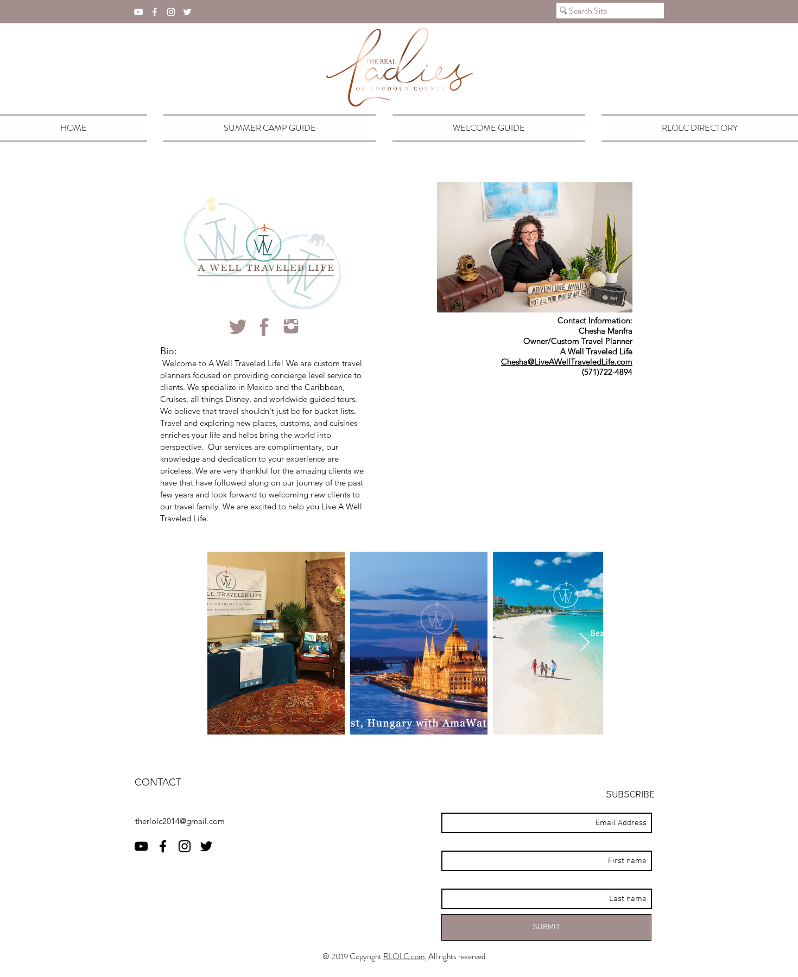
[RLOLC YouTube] (141, 846)
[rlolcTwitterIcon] (237, 326)
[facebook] (154, 12)
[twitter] (187, 12)
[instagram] (171, 12)
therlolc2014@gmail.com (180, 821)
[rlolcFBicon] (264, 326)
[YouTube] (138, 12)
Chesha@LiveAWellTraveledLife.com (566, 361)
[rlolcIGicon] (291, 326)
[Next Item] (584, 643)
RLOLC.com (404, 956)
